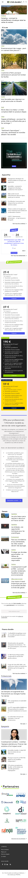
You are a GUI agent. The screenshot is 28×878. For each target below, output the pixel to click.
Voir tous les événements (18, 255)
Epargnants (5, 726)
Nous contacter (5, 849)
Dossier (14, 166)
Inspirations (14, 514)
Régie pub (3, 852)
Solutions (13, 549)
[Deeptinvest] (21, 810)
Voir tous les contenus (19, 223)
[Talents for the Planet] (21, 821)
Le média (3, 856)
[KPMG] (21, 794)
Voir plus (22, 724)
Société (3, 96)
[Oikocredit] (7, 802)
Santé (2, 107)
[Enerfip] (7, 821)
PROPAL (18, 875)
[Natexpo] (7, 831)
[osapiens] (7, 810)
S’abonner (14, 298)
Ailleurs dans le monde (16, 579)
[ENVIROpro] (7, 794)
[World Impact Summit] (21, 802)
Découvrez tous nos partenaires (18, 838)
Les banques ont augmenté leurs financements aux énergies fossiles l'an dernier (13, 694)
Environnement (15, 537)
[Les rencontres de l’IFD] (21, 831)
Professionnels (6, 676)
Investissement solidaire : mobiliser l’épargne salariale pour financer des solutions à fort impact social (14, 744)
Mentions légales (5, 854)
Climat (2, 46)
